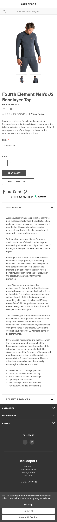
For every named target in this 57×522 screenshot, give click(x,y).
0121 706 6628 (30, 481)
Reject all (28, 511)
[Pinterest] (25, 192)
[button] (36, 114)
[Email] (9, 192)
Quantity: (7, 156)
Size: (4, 140)
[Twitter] (19, 192)
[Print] (14, 192)
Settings (28, 504)
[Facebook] (3, 192)
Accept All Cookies (29, 517)
